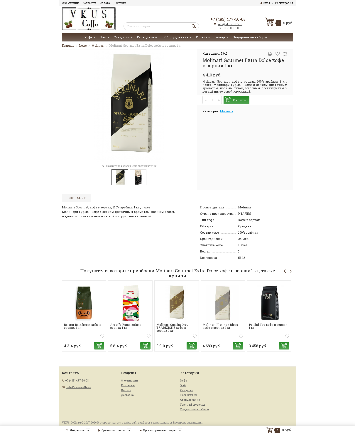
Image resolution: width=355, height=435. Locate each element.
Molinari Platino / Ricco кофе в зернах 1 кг (220, 326)
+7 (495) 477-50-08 (228, 19)
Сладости (121, 37)
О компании (70, 3)
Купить (239, 100)
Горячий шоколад (210, 37)
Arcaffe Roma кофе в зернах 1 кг (125, 326)
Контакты (89, 3)
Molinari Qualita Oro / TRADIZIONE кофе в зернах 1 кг (172, 327)
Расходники (147, 37)
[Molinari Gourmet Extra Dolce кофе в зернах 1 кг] (129, 106)
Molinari (98, 45)
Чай (103, 37)
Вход (266, 3)
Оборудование (176, 37)
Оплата (105, 3)
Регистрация (284, 3)
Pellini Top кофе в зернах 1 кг (268, 326)
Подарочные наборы (250, 37)
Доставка (120, 3)
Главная (68, 45)
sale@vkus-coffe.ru (230, 24)
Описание (76, 198)
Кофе (88, 37)
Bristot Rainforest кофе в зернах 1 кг (82, 326)
